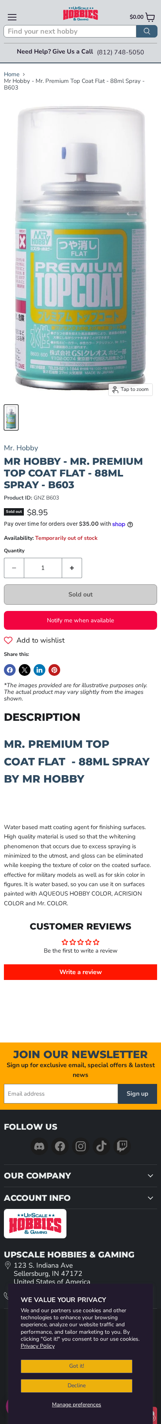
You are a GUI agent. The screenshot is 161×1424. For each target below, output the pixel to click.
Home (12, 74)
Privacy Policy (38, 1346)
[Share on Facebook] (10, 670)
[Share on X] (24, 670)
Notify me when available (80, 620)
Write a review (80, 972)
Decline (77, 1385)
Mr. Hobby (21, 448)
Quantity (14, 551)
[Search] (146, 31)
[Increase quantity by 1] (72, 568)
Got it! (76, 1366)
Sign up (137, 1093)
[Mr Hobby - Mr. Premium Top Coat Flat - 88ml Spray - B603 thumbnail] (11, 417)
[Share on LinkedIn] (39, 670)
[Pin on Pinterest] (54, 670)
